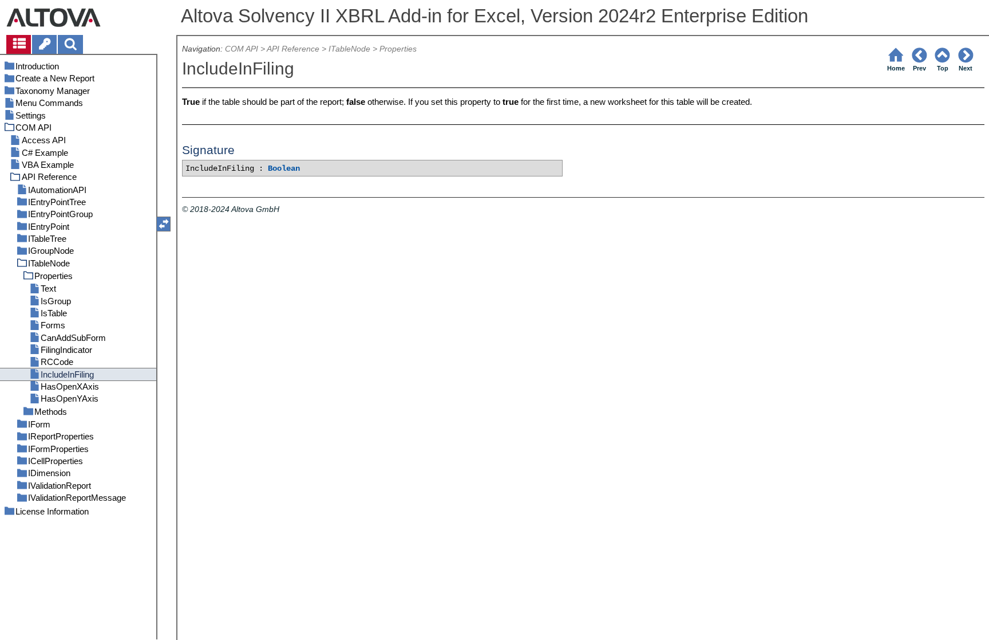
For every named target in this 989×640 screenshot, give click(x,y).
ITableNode (349, 49)
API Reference (293, 49)
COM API (241, 49)
